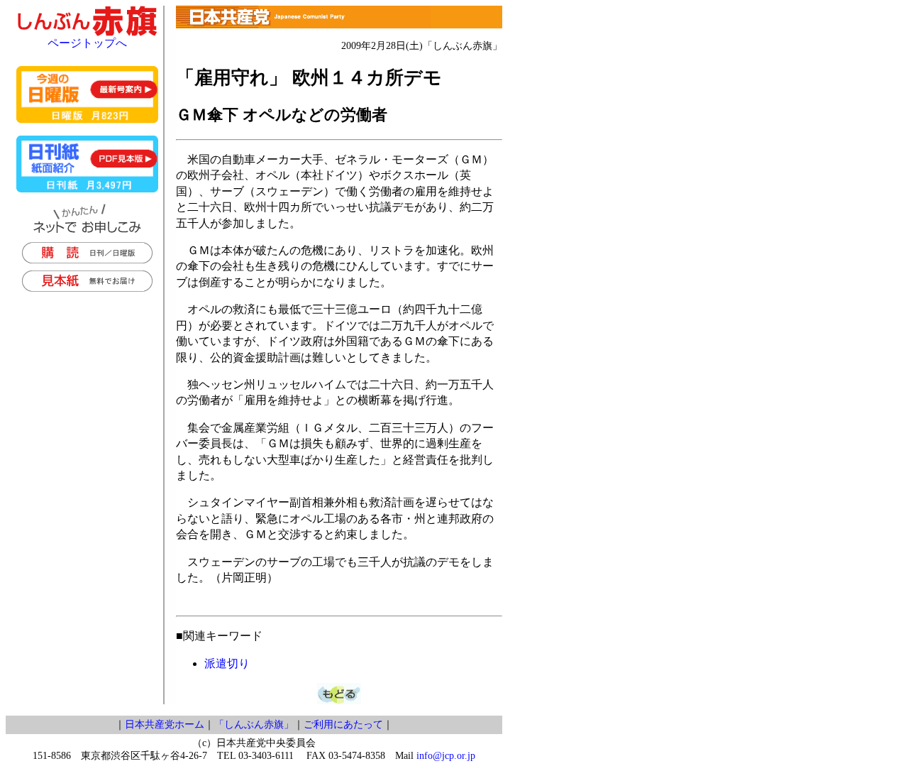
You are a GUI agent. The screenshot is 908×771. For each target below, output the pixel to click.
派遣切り (227, 663)
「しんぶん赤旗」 (254, 724)
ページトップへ (87, 43)
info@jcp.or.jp (445, 755)
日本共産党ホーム (164, 724)
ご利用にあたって (343, 724)
